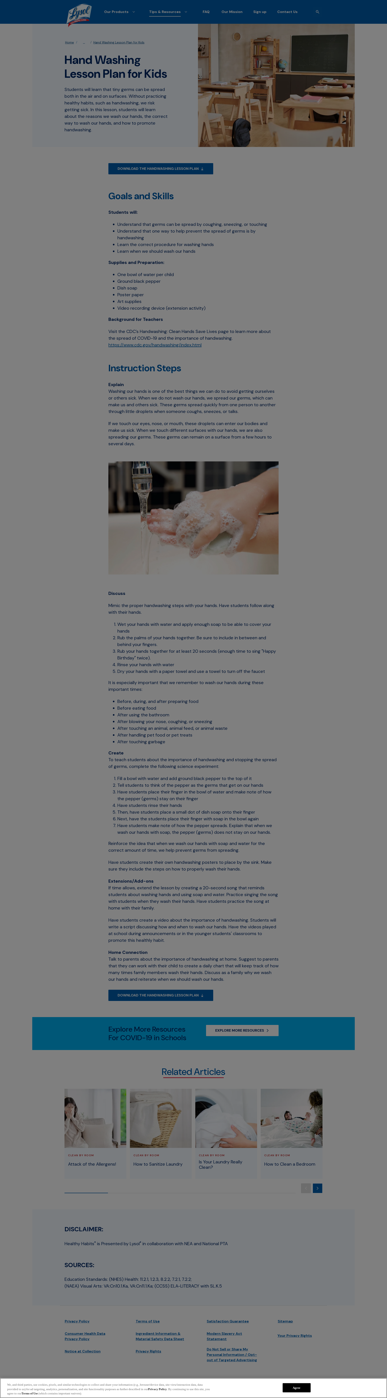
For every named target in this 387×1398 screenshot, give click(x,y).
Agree (297, 1387)
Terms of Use (30, 1393)
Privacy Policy (157, 1389)
